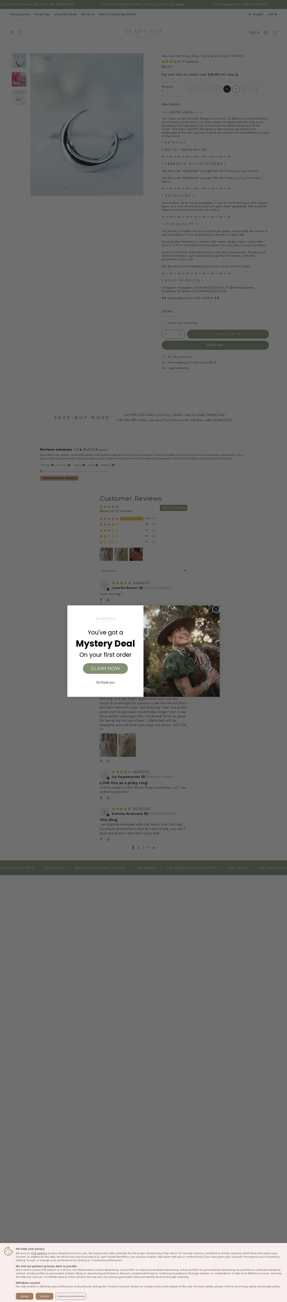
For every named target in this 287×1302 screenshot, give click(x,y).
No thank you (105, 682)
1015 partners (39, 1253)
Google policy (270, 1286)
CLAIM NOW (105, 668)
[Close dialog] (216, 609)
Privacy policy (247, 1286)
